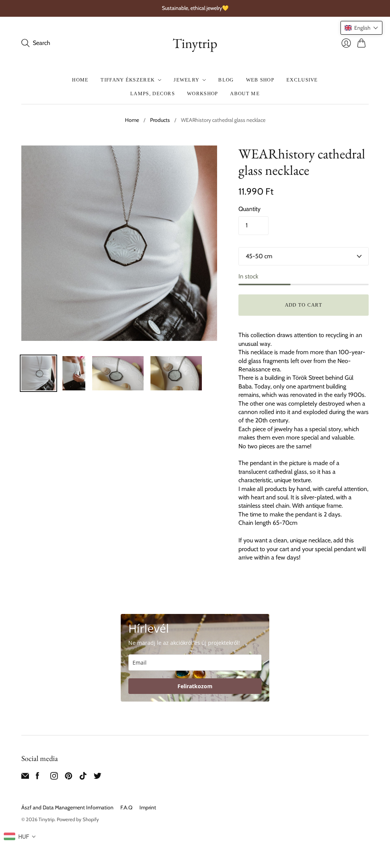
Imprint (147, 807)
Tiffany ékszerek (128, 80)
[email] (25, 777)
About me (244, 93)
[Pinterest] (68, 777)
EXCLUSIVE (302, 80)
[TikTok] (83, 777)
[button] (361, 27)
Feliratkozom (195, 686)
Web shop (260, 80)
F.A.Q (126, 807)
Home (80, 80)
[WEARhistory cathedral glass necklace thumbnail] (38, 373)
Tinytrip (195, 43)
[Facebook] (37, 777)
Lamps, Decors (152, 93)
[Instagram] (54, 777)
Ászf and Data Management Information (67, 807)
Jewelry (186, 80)
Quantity (249, 209)
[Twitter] (97, 777)
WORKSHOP (202, 93)
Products (160, 120)
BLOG (225, 80)
